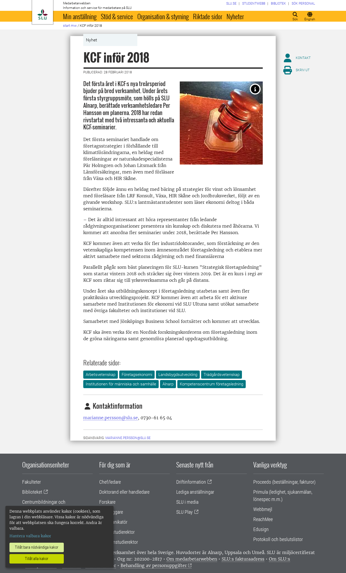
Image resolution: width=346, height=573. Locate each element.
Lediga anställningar (195, 492)
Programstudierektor (118, 542)
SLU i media (187, 502)
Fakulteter (31, 482)
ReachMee (263, 519)
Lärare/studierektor (117, 532)
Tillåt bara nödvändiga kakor (36, 547)
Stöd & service (117, 16)
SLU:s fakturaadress (243, 559)
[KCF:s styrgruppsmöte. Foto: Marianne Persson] (255, 89)
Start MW (70, 26)
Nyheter (235, 16)
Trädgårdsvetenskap (221, 374)
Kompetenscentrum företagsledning (211, 384)
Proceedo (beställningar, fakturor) (284, 482)
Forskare (107, 502)
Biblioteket (32, 492)
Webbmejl (262, 509)
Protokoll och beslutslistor (278, 539)
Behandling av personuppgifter (154, 565)
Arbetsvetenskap (100, 374)
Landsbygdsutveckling (177, 374)
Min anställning (80, 16)
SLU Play (184, 512)
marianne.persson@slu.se (110, 417)
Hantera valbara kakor (30, 535)
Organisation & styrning (163, 16)
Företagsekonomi (137, 374)
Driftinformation (191, 482)
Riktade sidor (207, 16)
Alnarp (168, 384)
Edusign (261, 529)
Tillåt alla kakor (36, 558)
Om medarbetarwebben (192, 559)
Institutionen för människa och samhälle (121, 384)
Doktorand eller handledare (124, 492)
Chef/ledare (110, 482)
